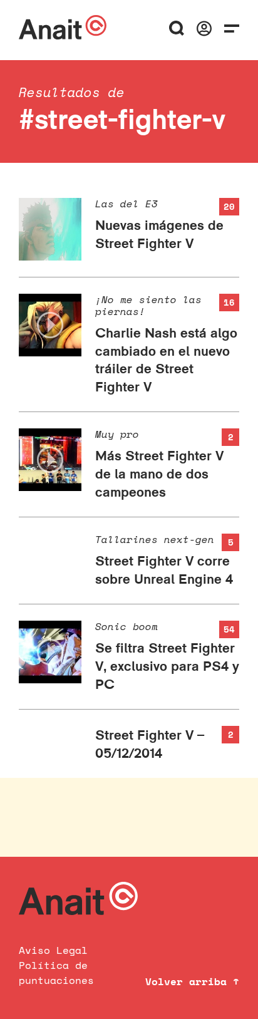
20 (229, 206)
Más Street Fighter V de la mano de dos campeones (159, 473)
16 (229, 302)
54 (229, 629)
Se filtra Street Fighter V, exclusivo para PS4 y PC (167, 665)
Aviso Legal (53, 950)
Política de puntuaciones (56, 973)
